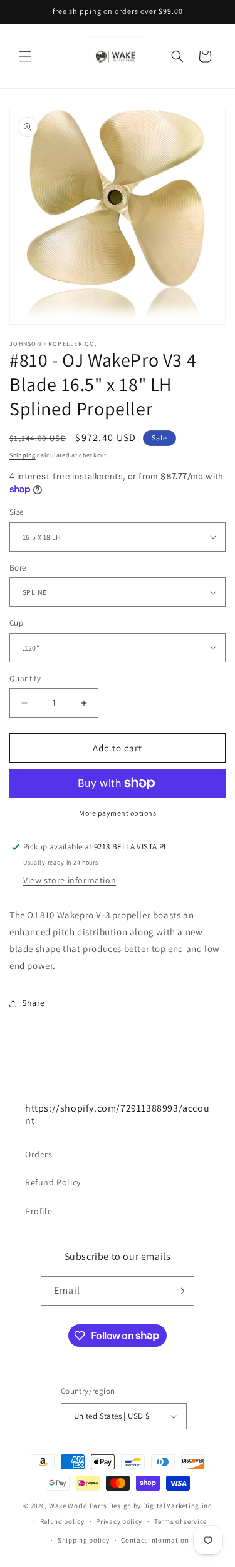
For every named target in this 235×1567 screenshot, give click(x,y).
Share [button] (33, 1002)
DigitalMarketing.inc (177, 1505)
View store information (69, 880)
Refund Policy (53, 1182)
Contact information (155, 1540)
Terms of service (180, 1521)
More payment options (117, 813)
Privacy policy (119, 1521)
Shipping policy (84, 1540)
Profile (38, 1211)
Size (16, 512)
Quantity (25, 678)
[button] (25, 56)
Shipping (22, 455)
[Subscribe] (180, 1291)
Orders (39, 1154)
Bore (17, 567)
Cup (16, 622)
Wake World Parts (78, 1505)
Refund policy (62, 1521)
